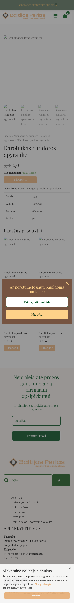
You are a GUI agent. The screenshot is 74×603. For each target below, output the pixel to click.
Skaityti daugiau (44, 584)
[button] (37, 588)
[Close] (67, 283)
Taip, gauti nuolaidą (37, 302)
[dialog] (37, 583)
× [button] (69, 568)
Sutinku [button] (37, 595)
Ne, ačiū (37, 314)
